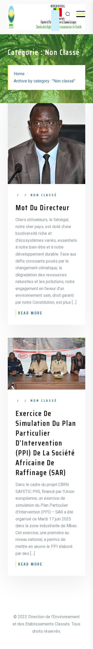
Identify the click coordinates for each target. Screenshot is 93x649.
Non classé (43, 195)
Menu (78, 14)
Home (19, 73)
